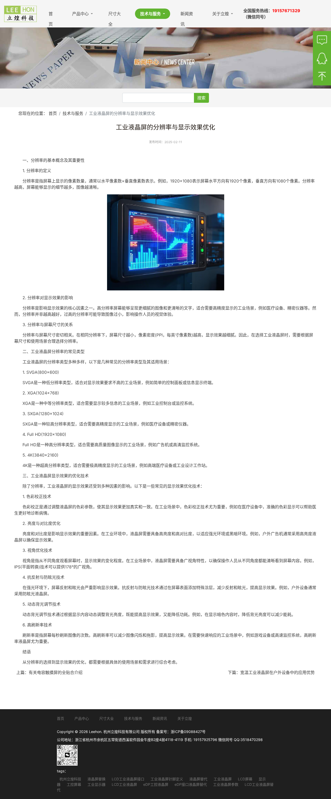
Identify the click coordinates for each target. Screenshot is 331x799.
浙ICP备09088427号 (188, 731)
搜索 (201, 97)
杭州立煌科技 (70, 779)
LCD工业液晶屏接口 (127, 779)
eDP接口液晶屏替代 (190, 784)
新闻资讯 (186, 15)
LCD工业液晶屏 (124, 784)
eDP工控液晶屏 (155, 784)
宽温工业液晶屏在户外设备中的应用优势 (277, 672)
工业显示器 (96, 784)
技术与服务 (151, 13)
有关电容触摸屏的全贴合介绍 (55, 672)
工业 (268, 335)
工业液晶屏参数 (225, 784)
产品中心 (81, 13)
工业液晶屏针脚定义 (166, 779)
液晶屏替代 (197, 779)
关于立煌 (221, 13)
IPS (17, 566)
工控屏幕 (73, 784)
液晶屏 (278, 335)
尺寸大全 (114, 15)
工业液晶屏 (222, 779)
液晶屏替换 (96, 779)
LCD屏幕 (244, 779)
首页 (51, 15)
